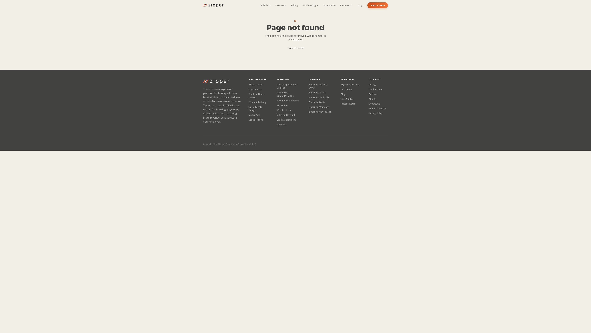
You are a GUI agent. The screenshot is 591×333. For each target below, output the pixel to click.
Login (361, 5)
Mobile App (282, 105)
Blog (343, 94)
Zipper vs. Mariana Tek (320, 111)
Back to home (296, 48)
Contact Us (374, 103)
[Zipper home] (213, 5)
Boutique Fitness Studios (256, 96)
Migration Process (350, 84)
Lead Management (286, 119)
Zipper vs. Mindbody (319, 97)
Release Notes (348, 103)
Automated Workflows (288, 100)
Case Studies (329, 5)
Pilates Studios (255, 84)
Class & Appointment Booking (287, 86)
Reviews (373, 94)
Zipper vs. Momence (319, 106)
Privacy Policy (375, 113)
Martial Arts (254, 114)
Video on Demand (286, 114)
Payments (282, 124)
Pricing (294, 5)
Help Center (346, 89)
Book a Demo (377, 5)
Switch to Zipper (310, 5)
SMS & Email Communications (285, 94)
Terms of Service (377, 108)
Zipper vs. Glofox (317, 92)
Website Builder (284, 110)
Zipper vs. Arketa (317, 102)
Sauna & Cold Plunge (255, 108)
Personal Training (257, 102)
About (372, 98)
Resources (345, 5)
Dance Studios (255, 119)
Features (279, 5)
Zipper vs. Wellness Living (318, 86)
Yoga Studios (254, 89)
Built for (264, 5)
